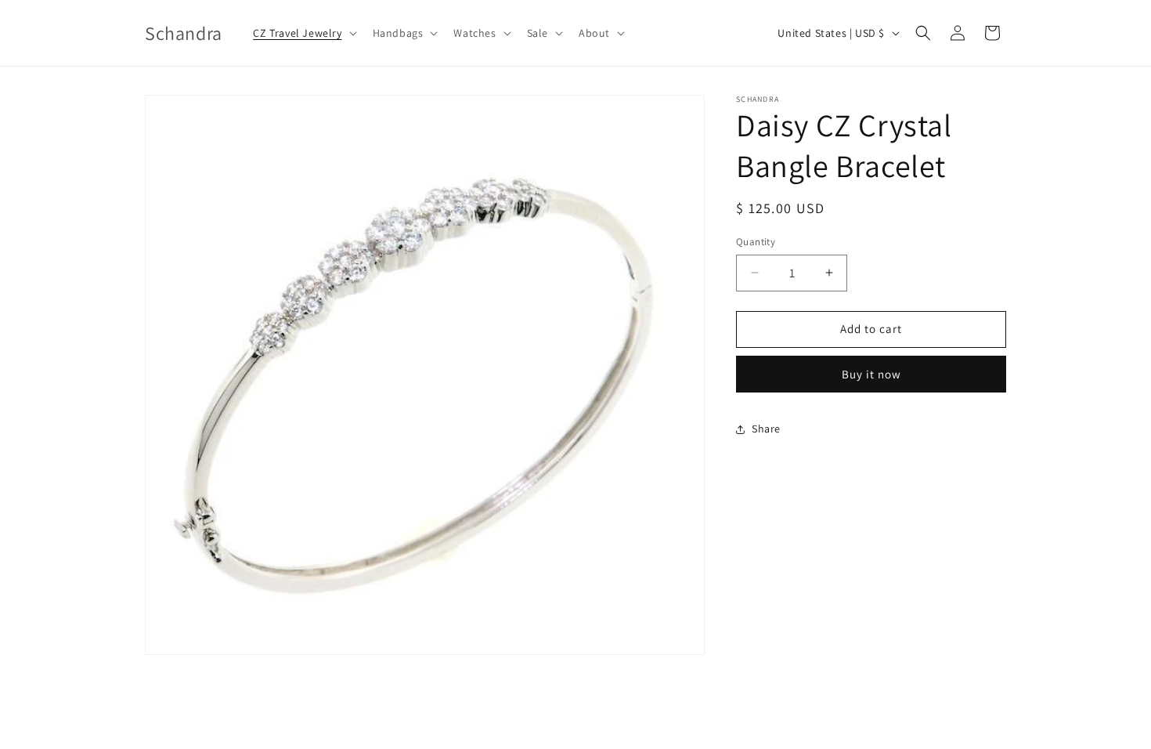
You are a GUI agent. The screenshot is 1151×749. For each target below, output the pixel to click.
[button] (303, 32)
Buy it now (871, 374)
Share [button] (766, 429)
